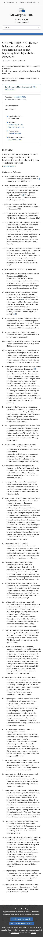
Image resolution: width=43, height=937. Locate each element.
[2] (24, 195)
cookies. (33, 933)
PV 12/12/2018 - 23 (15, 125)
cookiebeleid (15, 933)
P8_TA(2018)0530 (15, 139)
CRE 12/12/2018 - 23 (16, 127)
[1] (39, 179)
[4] (15, 314)
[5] (35, 369)
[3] (22, 299)
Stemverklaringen (14, 133)
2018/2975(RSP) (20, 97)
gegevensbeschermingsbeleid (32, 930)
